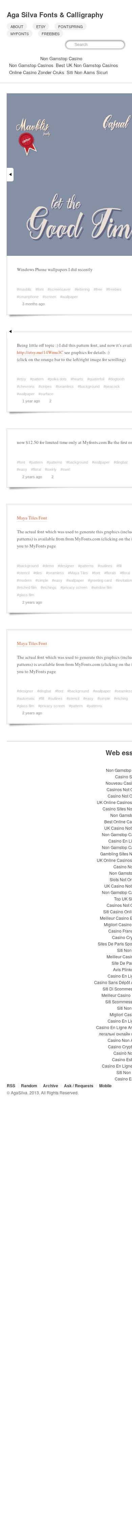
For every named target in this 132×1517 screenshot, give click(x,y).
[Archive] (19, 58)
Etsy (40, 26)
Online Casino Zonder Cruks (36, 72)
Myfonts (19, 33)
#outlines (105, 566)
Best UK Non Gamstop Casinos (87, 65)
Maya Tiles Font (32, 518)
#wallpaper (69, 297)
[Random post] (10, 58)
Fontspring (70, 26)
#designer (66, 566)
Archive (50, 1086)
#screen (49, 297)
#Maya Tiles (78, 573)
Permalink (52, 304)
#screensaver (59, 289)
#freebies (114, 289)
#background (89, 386)
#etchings (49, 587)
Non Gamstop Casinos (31, 65)
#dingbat (121, 462)
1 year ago (31, 401)
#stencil (23, 573)
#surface (46, 394)
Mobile (105, 1086)
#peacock (112, 386)
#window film (101, 587)
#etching (121, 698)
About (16, 26)
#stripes (45, 386)
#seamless (65, 386)
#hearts (77, 379)
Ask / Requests (78, 1086)
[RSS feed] (27, 58)
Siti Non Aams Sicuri (87, 72)
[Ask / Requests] (35, 58)
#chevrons (26, 386)
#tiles (38, 573)
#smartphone (28, 297)
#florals (110, 573)
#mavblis (24, 289)
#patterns (54, 462)
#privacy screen (74, 587)
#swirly (51, 469)
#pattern (37, 379)
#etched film (27, 587)
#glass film (25, 595)
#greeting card (100, 580)
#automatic (26, 698)
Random (29, 1086)
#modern (24, 580)
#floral (36, 469)
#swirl (65, 469)
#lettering (82, 289)
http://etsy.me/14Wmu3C (40, 352)
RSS (11, 1086)
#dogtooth (116, 379)
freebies (51, 33)
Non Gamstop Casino (61, 58)
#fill (119, 566)
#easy (22, 469)
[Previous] (10, 174)
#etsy (21, 379)
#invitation (124, 580)
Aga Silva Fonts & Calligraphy (55, 14)
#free (98, 289)
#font (40, 289)
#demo (48, 566)
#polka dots (57, 379)
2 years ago (32, 477)
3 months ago (33, 304)
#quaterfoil (95, 379)
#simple (42, 580)
